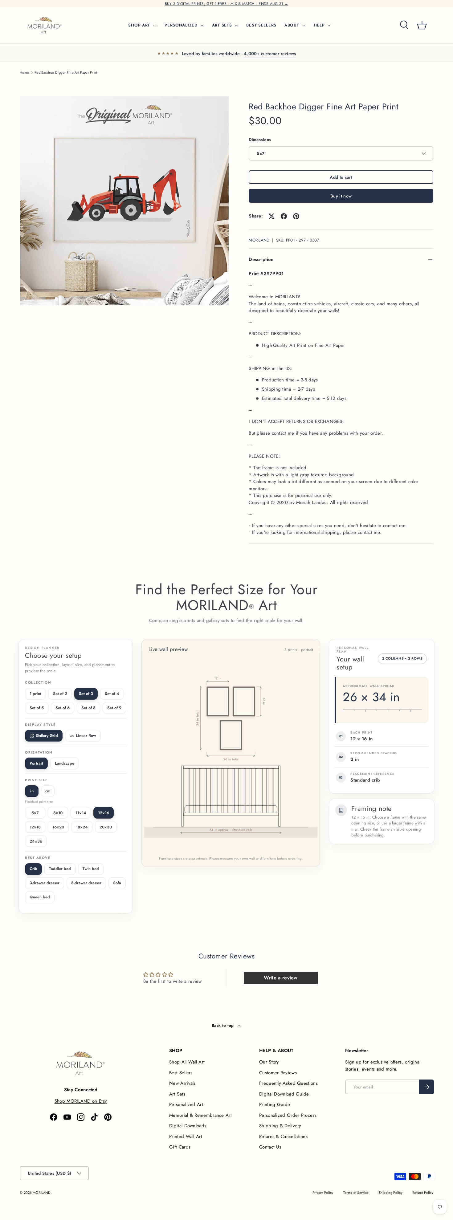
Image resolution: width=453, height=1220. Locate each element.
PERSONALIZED (181, 25)
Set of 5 (37, 708)
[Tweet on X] (271, 216)
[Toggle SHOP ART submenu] (154, 25)
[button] (422, 25)
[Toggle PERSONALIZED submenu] (202, 25)
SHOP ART (139, 25)
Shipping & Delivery (280, 1125)
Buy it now (341, 196)
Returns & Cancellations (283, 1136)
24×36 (36, 841)
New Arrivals (182, 1083)
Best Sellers (181, 1072)
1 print (35, 694)
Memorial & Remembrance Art (200, 1115)
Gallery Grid (47, 735)
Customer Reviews (278, 1072)
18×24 (82, 827)
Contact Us (270, 1147)
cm (48, 791)
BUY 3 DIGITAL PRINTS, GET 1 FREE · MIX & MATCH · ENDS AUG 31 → (226, 3)
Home (24, 72)
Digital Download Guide (284, 1094)
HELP (319, 25)
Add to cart (341, 177)
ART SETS (222, 25)
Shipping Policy (391, 1192)
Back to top (223, 1025)
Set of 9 (114, 708)
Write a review (281, 977)
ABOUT (291, 25)
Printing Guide (274, 1104)
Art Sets (177, 1094)
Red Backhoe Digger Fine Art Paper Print (66, 72)
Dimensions (260, 140)
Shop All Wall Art (187, 1062)
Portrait (36, 763)
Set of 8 (88, 708)
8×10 (58, 813)
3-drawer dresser (44, 883)
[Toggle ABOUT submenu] (303, 25)
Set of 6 (62, 708)
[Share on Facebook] (284, 216)
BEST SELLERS (261, 25)
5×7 (35, 813)
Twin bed (91, 869)
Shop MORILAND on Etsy (81, 1101)
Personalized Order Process (287, 1115)
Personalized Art (186, 1104)
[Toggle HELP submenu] (329, 25)
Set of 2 (60, 694)
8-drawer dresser (86, 883)
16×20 (58, 827)
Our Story (269, 1062)
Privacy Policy (322, 1192)
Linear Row (86, 735)
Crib (33, 869)
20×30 (106, 827)
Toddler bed (60, 869)
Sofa (117, 883)
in (32, 791)
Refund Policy (422, 1192)
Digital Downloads (187, 1125)
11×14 (81, 813)
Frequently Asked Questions (288, 1083)
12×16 (103, 813)
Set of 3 (86, 694)
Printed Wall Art (185, 1136)
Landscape (64, 763)
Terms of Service (356, 1192)
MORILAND (259, 240)
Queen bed (40, 897)
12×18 (35, 827)
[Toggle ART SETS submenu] (236, 25)
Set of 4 (112, 694)
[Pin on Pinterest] (296, 216)
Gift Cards (179, 1147)
